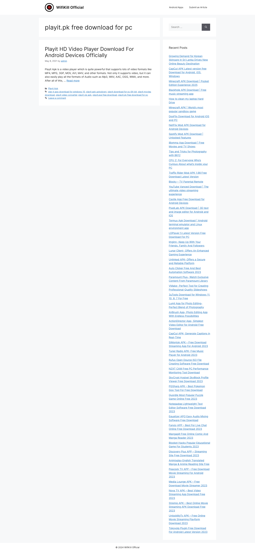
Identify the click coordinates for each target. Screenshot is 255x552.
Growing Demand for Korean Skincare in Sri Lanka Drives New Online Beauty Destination (188, 60)
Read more (73, 80)
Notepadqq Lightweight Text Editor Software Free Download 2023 (187, 407)
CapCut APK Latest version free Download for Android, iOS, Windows (187, 72)
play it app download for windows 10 (66, 91)
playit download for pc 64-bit (122, 91)
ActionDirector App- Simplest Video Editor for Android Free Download (186, 325)
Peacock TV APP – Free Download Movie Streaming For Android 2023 (189, 473)
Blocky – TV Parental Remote (186, 181)
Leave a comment (57, 98)
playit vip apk (84, 95)
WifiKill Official (70, 7)
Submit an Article (198, 7)
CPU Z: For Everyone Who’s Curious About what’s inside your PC (188, 164)
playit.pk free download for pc (133, 95)
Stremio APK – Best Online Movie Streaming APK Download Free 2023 (188, 507)
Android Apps (176, 7)
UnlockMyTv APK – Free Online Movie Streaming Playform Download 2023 (187, 519)
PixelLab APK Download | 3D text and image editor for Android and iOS (189, 212)
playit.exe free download (105, 95)
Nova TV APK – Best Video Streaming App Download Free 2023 (187, 494)
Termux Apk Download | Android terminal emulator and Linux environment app (188, 224)
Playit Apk (53, 88)
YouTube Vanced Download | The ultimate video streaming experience (189, 190)
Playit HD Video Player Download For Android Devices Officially (89, 52)
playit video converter (66, 95)
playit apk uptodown (96, 91)
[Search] (206, 27)
